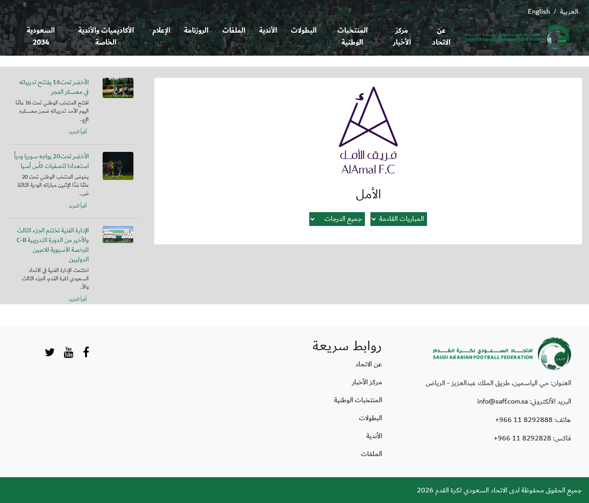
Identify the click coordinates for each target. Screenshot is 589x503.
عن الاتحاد (441, 36)
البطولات (304, 30)
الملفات (233, 30)
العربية (569, 11)
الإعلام (161, 30)
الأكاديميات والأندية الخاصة (106, 36)
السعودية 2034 (41, 36)
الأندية (268, 30)
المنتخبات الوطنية (352, 36)
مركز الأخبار (402, 36)
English (539, 11)
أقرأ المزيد (78, 132)
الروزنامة (196, 30)
